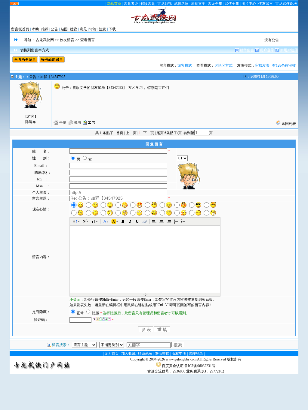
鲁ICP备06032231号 (199, 366)
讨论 (93, 29)
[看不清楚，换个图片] (101, 320)
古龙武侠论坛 (286, 4)
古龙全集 (215, 4)
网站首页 (114, 4)
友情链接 (162, 353)
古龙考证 (131, 4)
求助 (35, 29)
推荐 (44, 29)
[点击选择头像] (189, 175)
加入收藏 (128, 353)
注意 (102, 29)
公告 (54, 29)
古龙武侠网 (45, 40)
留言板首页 (20, 29)
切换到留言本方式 (34, 50)
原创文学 (198, 4)
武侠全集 (232, 4)
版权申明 (179, 353)
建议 (73, 29)
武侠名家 (181, 4)
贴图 (64, 29)
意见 (83, 29)
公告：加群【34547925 (47, 77)
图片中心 (249, 4)
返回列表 (288, 124)
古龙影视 (164, 4)
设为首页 (111, 353)
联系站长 (145, 353)
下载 (112, 29)
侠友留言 (265, 4)
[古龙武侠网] (154, 23)
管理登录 (196, 353)
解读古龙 (147, 4)
